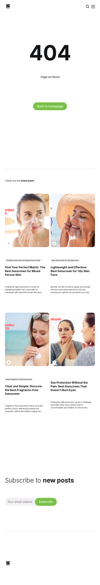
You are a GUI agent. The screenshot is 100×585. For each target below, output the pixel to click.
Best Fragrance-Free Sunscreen (19, 379)
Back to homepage (50, 106)
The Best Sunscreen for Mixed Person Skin (23, 260)
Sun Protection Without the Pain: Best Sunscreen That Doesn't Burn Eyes (69, 386)
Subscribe (46, 501)
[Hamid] (8, 243)
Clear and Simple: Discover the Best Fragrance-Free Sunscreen (23, 390)
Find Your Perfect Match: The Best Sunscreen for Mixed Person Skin (25, 271)
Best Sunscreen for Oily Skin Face (65, 260)
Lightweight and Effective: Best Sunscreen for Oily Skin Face (70, 271)
